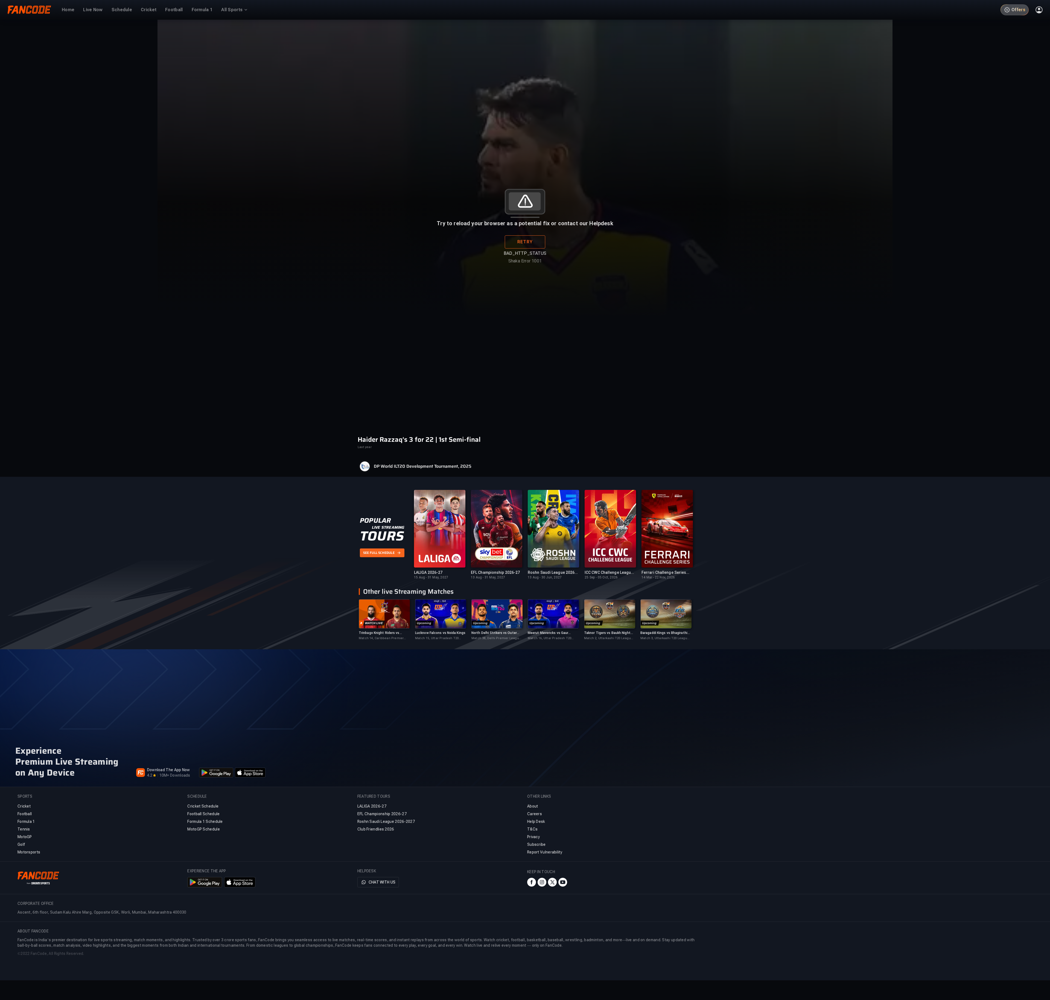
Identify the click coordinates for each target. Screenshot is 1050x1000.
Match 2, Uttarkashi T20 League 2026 (608, 638)
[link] (384, 620)
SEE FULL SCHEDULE (379, 553)
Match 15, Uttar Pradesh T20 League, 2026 (437, 638)
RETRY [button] (525, 241)
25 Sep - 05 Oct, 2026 (601, 577)
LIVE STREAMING (388, 527)
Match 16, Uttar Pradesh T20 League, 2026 (549, 638)
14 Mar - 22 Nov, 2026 (658, 577)
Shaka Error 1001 (525, 261)
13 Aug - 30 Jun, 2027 (545, 577)
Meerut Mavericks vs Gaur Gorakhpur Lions (548, 633)
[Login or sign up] (1039, 9)
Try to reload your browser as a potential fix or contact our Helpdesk (525, 223)
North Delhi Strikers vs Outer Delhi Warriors (494, 633)
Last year (365, 447)
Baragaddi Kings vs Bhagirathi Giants (663, 633)
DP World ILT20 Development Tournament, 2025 (422, 466)
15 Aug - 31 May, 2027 (431, 577)
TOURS (382, 536)
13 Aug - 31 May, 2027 (488, 577)
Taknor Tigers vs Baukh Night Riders (607, 633)
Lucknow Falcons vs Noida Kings (440, 633)
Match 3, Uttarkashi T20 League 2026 (664, 638)
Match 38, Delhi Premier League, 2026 (496, 638)
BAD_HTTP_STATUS (525, 253)
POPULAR (375, 520)
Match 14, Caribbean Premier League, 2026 (381, 638)
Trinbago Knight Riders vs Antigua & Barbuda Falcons (380, 633)
